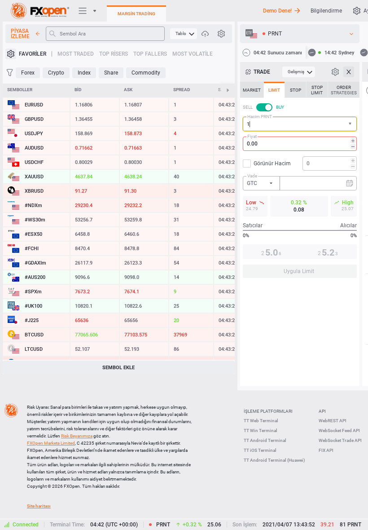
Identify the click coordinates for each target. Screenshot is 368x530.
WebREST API (332, 420)
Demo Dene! (277, 11)
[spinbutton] (300, 144)
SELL (248, 107)
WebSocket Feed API (339, 430)
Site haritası (39, 506)
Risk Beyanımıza (76, 435)
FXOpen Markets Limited (51, 443)
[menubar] (183, 33)
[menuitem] (183, 33)
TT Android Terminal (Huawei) (274, 460)
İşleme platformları (268, 411)
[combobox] (300, 124)
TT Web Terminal (261, 420)
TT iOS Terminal (260, 450)
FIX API (326, 450)
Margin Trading (136, 13)
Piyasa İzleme (20, 34)
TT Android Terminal (265, 440)
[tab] (251, 90)
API (322, 411)
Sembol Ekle (118, 368)
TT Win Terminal (260, 430)
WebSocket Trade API (340, 440)
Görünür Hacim (272, 163)
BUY (280, 107)
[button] (351, 124)
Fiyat (252, 136)
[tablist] (299, 182)
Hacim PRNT (259, 116)
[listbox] (299, 33)
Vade (252, 175)
